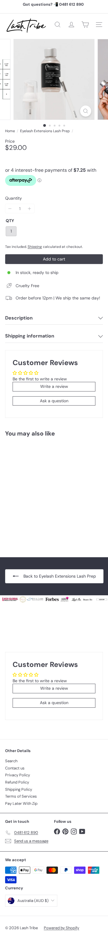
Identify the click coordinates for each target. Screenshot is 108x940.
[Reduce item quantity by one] (10, 209)
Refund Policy (17, 782)
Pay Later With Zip (21, 803)
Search (11, 760)
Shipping (35, 246)
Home (10, 131)
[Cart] (85, 24)
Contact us (15, 768)
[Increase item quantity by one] (29, 209)
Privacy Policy (17, 775)
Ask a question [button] (54, 400)
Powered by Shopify (61, 927)
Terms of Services (21, 796)
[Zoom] (85, 111)
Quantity (13, 198)
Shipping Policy (18, 789)
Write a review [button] (54, 386)
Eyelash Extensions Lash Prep (45, 131)
